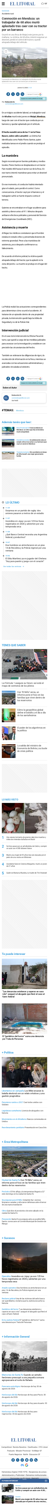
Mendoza (41, 116)
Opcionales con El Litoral (20, 1478)
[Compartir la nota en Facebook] (8, 94)
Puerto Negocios (15, 1454)
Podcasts (11, 1451)
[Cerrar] (44, 98)
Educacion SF (34, 1454)
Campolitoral (6, 1447)
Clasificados (32, 1447)
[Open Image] (6, 51)
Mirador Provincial (23, 1451)
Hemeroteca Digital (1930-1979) (14, 1472)
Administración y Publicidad (13, 1475)
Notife (25, 1454)
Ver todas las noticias (12, 566)
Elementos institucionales (36, 1475)
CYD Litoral (43, 1447)
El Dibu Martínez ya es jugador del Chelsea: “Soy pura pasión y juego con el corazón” (26, 558)
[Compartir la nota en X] (13, 94)
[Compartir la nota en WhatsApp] (17, 94)
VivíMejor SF (37, 1451)
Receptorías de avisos (37, 1472)
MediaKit (35, 1478)
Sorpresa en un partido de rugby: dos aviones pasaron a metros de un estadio (24, 510)
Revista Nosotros (19, 1447)
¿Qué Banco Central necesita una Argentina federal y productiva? (26, 534)
